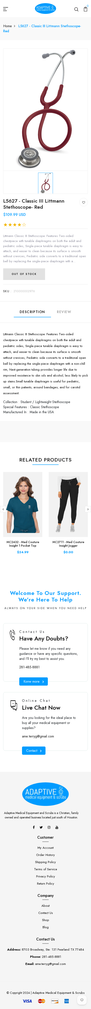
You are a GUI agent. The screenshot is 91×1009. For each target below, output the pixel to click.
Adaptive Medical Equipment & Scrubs (58, 992)
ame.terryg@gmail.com (38, 736)
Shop (45, 920)
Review (64, 311)
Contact (31, 750)
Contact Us (45, 913)
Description (32, 311)
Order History (45, 855)
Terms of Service (45, 869)
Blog (46, 927)
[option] (45, 182)
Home (7, 26)
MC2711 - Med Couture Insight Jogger (68, 544)
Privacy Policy (45, 876)
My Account (45, 847)
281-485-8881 (29, 667)
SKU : (7, 291)
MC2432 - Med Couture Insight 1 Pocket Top (23, 544)
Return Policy (45, 883)
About (45, 905)
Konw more (31, 681)
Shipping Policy (45, 862)
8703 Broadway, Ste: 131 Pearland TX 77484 (45, 949)
